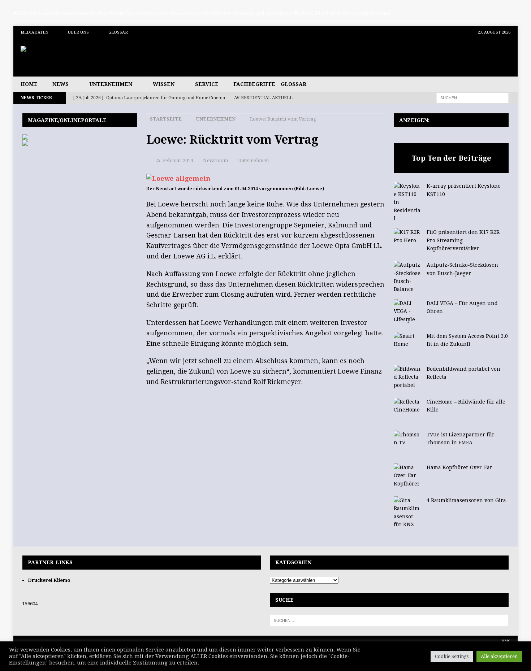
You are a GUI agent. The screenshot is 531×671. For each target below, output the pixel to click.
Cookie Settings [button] (452, 656)
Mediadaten (34, 32)
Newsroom (215, 160)
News (60, 84)
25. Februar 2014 (174, 160)
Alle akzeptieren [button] (499, 656)
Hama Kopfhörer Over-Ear (459, 467)
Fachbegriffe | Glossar (269, 84)
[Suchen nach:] (472, 97)
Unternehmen (110, 84)
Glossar (118, 32)
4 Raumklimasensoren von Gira (466, 500)
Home (29, 84)
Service (207, 84)
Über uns (78, 32)
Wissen (163, 84)
